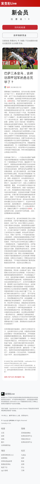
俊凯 (5, 377)
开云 (22, 467)
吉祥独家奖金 (20, 35)
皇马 (12, 377)
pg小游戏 (4, 470)
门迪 (22, 377)
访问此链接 (20, 27)
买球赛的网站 (25, 433)
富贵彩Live (9, 3)
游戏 (2, 439)
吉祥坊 (9, 101)
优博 (22, 464)
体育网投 (4, 458)
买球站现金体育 (6, 461)
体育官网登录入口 (7, 455)
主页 (2, 433)
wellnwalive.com (15, 401)
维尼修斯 (18, 377)
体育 (2, 436)
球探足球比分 (25, 439)
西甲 (8, 87)
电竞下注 (4, 467)
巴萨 (9, 377)
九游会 (23, 455)
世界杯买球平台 (26, 436)
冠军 (22, 458)
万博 (22, 470)
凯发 (22, 461)
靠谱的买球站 (5, 464)
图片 (2, 442)
